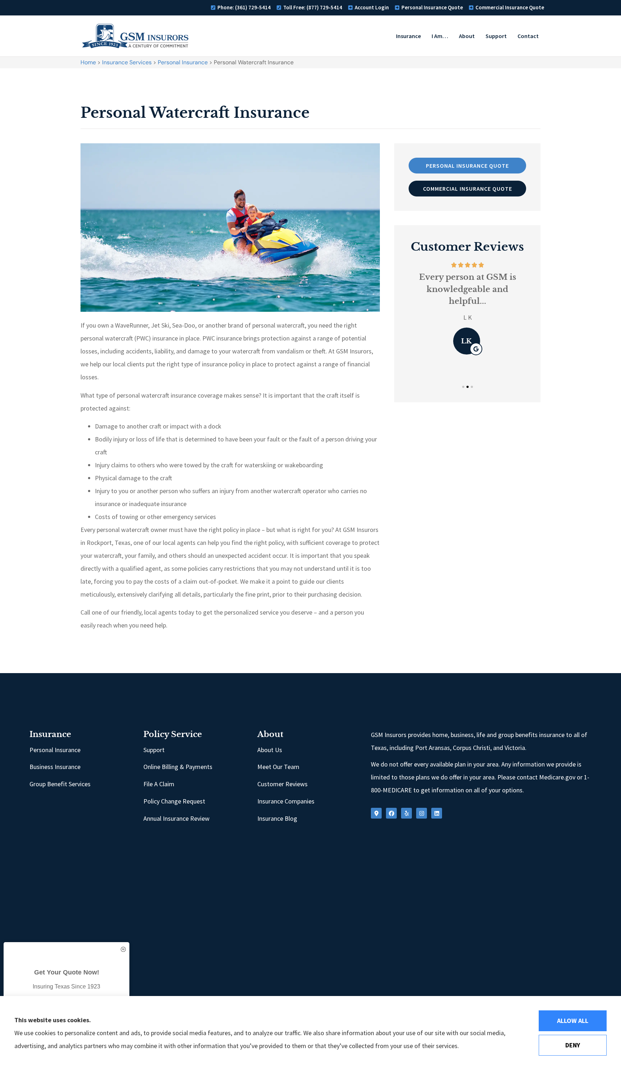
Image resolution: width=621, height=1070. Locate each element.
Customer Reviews (282, 784)
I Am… (440, 36)
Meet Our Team (278, 767)
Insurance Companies (285, 801)
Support (496, 36)
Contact (528, 36)
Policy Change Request (174, 801)
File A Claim (158, 784)
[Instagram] (421, 813)
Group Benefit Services (60, 784)
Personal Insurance (183, 62)
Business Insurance (54, 767)
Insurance (408, 36)
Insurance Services (127, 62)
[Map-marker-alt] (376, 813)
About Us (269, 750)
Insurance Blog (277, 818)
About (467, 36)
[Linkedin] (436, 813)
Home (88, 62)
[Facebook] (391, 813)
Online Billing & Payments (177, 767)
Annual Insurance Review (176, 818)
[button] (463, 387)
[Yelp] (406, 813)
